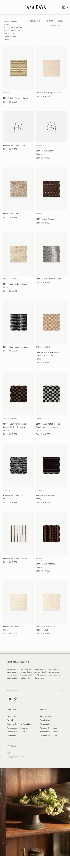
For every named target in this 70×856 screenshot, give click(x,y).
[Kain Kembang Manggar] (51, 533)
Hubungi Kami (46, 716)
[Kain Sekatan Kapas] (18, 602)
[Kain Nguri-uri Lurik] (18, 465)
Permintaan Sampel (49, 732)
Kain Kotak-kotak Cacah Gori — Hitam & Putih (48, 427)
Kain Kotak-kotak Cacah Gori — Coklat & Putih (48, 355)
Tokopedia (11, 736)
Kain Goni (11, 213)
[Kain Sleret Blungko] (51, 126)
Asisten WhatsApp (48, 736)
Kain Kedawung (46, 219)
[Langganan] (62, 690)
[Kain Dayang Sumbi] (18, 68)
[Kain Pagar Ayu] (18, 126)
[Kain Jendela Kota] (18, 322)
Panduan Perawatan (49, 728)
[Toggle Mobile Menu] (6, 7)
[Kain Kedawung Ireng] (51, 465)
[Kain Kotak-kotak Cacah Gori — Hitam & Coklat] (18, 394)
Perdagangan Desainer (17, 728)
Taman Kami (12, 716)
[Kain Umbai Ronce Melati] (18, 254)
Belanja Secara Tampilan (19, 724)
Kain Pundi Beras (15, 558)
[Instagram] (9, 699)
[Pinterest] (15, 699)
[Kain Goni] (18, 189)
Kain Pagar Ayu (14, 145)
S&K (8, 753)
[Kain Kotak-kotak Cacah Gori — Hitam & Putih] (51, 394)
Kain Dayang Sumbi (15, 98)
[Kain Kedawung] (51, 189)
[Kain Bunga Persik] (51, 68)
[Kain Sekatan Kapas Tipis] (51, 602)
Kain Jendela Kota (15, 347)
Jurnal (10, 720)
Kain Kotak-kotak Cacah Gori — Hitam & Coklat (15, 427)
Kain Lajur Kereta (48, 279)
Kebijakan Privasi (16, 757)
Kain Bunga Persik (48, 93)
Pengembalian (46, 724)
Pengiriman (45, 720)
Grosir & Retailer (16, 732)
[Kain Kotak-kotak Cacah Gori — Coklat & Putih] (51, 322)
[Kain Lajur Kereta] (51, 254)
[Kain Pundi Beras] (18, 533)
